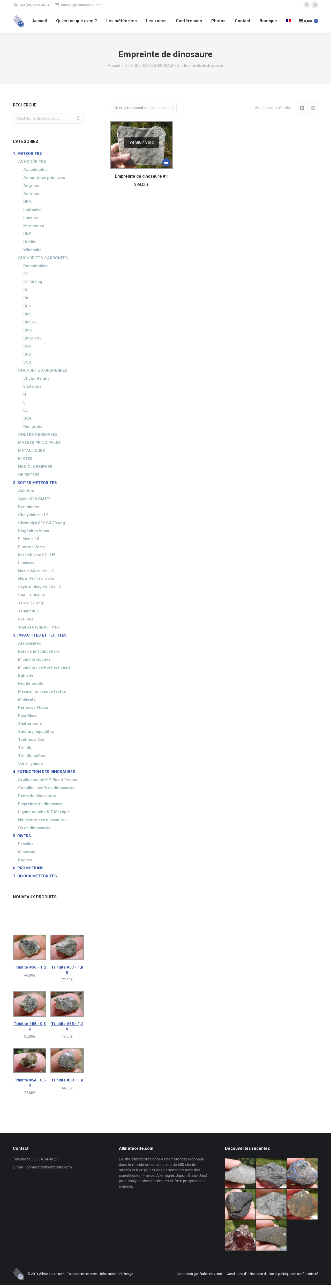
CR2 (27, 354)
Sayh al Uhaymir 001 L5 (39, 587)
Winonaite (32, 250)
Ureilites (25, 619)
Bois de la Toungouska (38, 651)
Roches (25, 860)
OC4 (27, 418)
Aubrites (31, 193)
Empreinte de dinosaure (40, 804)
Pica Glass (27, 715)
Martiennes (33, 225)
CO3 (27, 346)
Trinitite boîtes (31, 755)
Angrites (31, 185)
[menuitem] (39, 21)
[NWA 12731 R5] (240, 1204)
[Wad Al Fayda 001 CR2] (271, 1235)
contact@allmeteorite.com (81, 5)
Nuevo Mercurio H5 (36, 571)
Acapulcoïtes (35, 169)
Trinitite (25, 747)
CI (25, 290)
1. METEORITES (27, 153)
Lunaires (31, 217)
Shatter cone (30, 723)
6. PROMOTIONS (28, 868)
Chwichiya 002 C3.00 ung (41, 523)
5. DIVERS (22, 836)
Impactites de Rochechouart (44, 667)
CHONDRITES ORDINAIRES (42, 370)
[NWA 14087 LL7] (271, 1204)
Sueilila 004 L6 (31, 595)
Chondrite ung (36, 378)
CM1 (27, 314)
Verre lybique (30, 763)
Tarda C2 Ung (30, 603)
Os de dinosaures (34, 828)
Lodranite (32, 209)
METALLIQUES (31, 450)
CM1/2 (29, 322)
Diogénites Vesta (33, 531)
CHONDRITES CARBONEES (43, 258)
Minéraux (26, 852)
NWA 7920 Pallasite (36, 579)
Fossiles (25, 844)
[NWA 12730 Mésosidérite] (302, 1173)
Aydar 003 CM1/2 (34, 498)
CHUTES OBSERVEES (38, 434)
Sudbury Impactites (36, 731)
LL (25, 410)
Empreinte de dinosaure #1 (141, 176)
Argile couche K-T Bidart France (47, 779)
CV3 (27, 362)
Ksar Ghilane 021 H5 (36, 555)
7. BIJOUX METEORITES (35, 876)
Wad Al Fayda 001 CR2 (39, 627)
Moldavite (27, 699)
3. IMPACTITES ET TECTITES (40, 635)
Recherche (78, 118)
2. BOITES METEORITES (35, 482)
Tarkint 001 (28, 611)
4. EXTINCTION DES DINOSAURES (44, 771)
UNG (27, 234)
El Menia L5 (28, 539)
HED (27, 201)
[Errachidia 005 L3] (240, 1235)
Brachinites (28, 506)
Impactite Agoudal (34, 659)
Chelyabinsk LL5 (33, 514)
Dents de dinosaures (37, 795)
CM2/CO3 (32, 338)
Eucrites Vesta (31, 547)
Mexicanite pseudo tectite (42, 691)
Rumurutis (32, 426)
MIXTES (25, 458)
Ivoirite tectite (30, 683)
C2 (25, 274)
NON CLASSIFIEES (35, 466)
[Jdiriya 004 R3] (302, 1204)
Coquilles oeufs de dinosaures (46, 787)
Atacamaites (29, 643)
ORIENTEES (29, 474)
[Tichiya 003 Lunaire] (271, 1173)
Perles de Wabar (33, 707)
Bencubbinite (35, 266)
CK (25, 298)
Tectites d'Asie (32, 739)
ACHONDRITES (32, 161)
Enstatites (32, 386)
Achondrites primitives (44, 177)
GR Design (125, 1274)
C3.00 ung (32, 282)
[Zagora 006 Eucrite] (240, 1173)
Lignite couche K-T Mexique (44, 812)
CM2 (27, 330)
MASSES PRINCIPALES (39, 442)
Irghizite (25, 675)
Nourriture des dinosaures (42, 820)
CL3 (27, 306)
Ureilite (29, 242)
